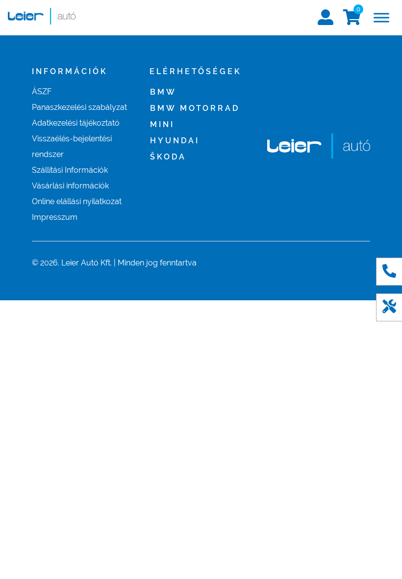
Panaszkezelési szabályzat (79, 107)
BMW (163, 92)
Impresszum (54, 217)
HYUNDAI (175, 140)
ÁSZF (41, 91)
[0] (352, 20)
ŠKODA (168, 156)
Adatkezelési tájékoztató (76, 123)
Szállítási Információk (70, 170)
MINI (162, 124)
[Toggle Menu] (381, 17)
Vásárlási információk (70, 185)
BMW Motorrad (195, 108)
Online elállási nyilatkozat (77, 201)
